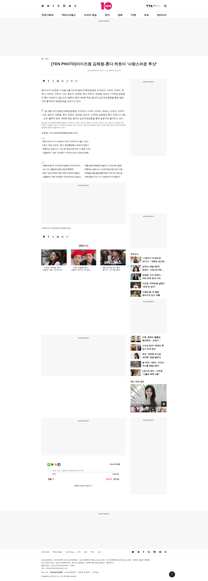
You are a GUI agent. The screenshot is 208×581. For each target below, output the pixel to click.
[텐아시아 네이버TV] (48, 6)
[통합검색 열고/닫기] (165, 6)
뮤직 (107, 15)
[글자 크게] (72, 81)
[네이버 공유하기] (57, 81)
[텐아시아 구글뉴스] (75, 6)
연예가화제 (47, 15)
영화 (120, 15)
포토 (146, 15)
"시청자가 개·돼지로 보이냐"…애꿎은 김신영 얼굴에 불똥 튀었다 (153, 261)
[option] (148, 395)
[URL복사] (67, 81)
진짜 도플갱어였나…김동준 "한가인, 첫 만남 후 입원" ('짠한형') (81, 270)
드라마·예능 (90, 15)
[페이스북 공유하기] (48, 81)
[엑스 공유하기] (53, 81)
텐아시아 (54, 576)
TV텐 (133, 15)
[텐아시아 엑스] (58, 6)
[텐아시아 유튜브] (43, 6)
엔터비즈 (162, 15)
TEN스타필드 (69, 15)
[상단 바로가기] (172, 574)
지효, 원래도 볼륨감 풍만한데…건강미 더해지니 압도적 (151, 340)
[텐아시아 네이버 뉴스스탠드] (70, 6)
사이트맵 (95, 572)
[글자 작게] (76, 81)
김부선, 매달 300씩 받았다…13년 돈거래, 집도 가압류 (152, 269)
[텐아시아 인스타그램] (64, 6)
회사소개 (44, 572)
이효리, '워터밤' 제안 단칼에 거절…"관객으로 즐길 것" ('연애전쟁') (52, 270)
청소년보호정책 (70, 572)
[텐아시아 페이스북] (53, 6)
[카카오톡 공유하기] (43, 81)
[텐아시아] (106, 6)
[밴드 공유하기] (62, 81)
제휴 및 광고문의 (84, 572)
